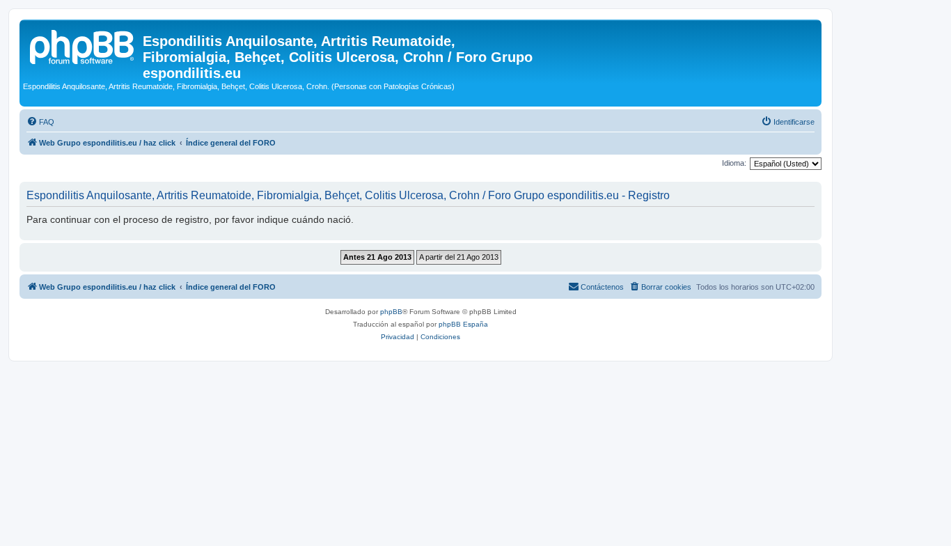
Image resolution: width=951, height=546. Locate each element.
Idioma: (734, 163)
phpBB (391, 311)
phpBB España (463, 324)
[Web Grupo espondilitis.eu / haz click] (83, 45)
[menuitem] (40, 122)
